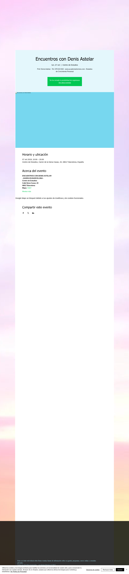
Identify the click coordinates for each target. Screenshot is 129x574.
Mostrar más (26, 191)
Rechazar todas (108, 570)
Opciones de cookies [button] (92, 570)
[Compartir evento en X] (28, 213)
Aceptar (120, 570)
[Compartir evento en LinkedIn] (33, 213)
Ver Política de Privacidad (18, 571)
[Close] (126, 569)
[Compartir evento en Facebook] (23, 213)
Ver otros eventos (65, 83)
